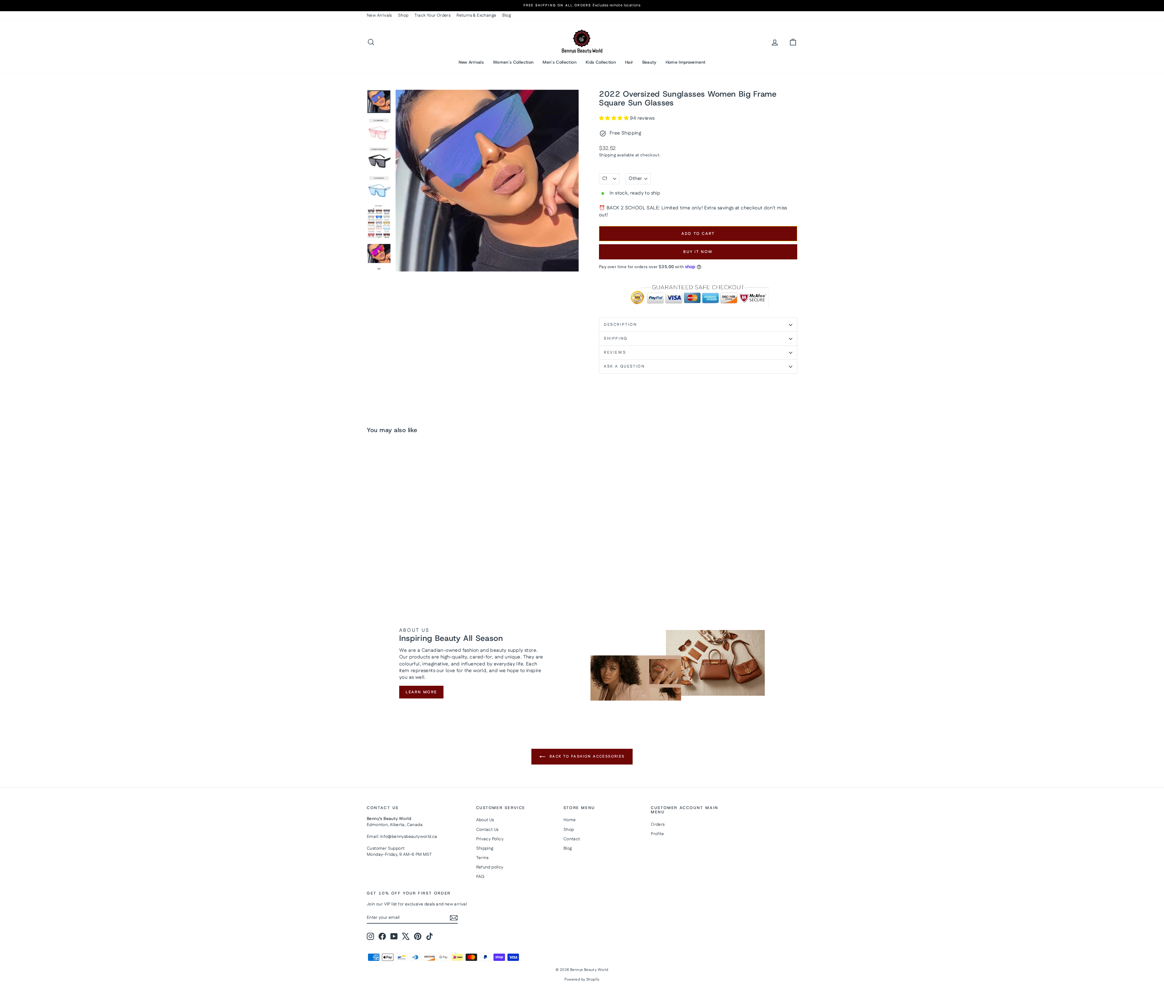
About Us (485, 820)
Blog (506, 15)
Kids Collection (601, 62)
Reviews (615, 352)
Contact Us (487, 830)
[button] (614, 118)
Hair (629, 62)
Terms (482, 858)
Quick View (418, 545)
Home (570, 820)
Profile (657, 834)
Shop (403, 15)
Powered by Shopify (581, 979)
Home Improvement (686, 62)
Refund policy (489, 867)
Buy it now (698, 252)
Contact (572, 839)
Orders (657, 824)
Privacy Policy (490, 839)
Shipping (607, 155)
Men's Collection (560, 62)
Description (620, 324)
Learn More (421, 692)
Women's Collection (513, 62)
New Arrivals (379, 15)
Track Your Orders (432, 15)
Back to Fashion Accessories (586, 756)
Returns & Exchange (476, 15)
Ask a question (624, 366)
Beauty (649, 62)
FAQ (480, 877)
